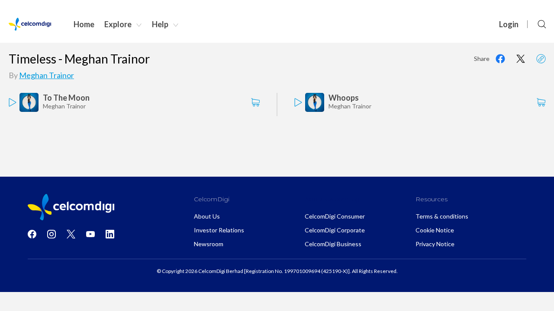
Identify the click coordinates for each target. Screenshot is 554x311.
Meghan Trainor (46, 75)
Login (509, 24)
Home (84, 24)
